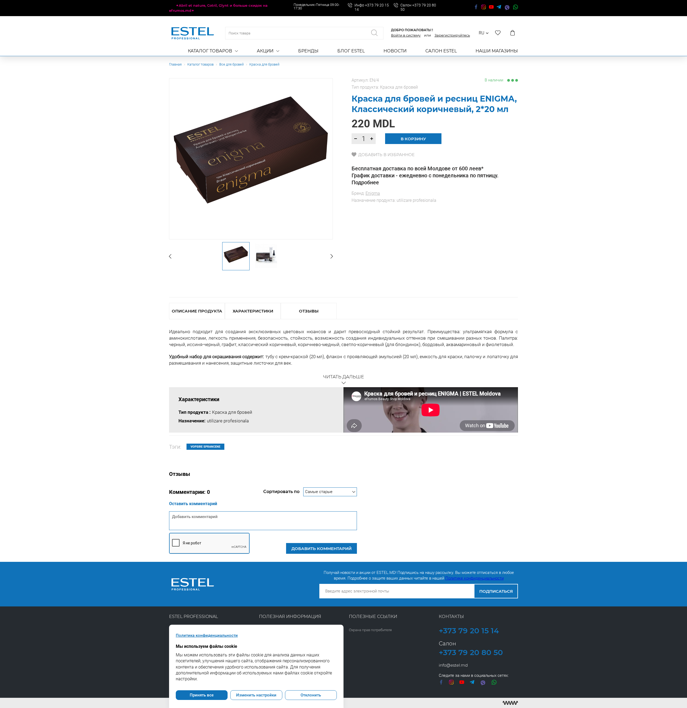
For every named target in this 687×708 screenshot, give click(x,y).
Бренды (308, 50)
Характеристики (253, 311)
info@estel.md (453, 665)
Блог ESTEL (351, 50)
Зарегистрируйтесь (452, 35)
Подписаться (496, 591)
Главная (175, 64)
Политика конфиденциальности (207, 635)
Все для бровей (231, 64)
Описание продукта (197, 311)
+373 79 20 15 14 (469, 630)
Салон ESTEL (441, 50)
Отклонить (311, 695)
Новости (395, 50)
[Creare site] (510, 703)
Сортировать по (282, 491)
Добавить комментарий (321, 548)
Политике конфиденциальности (474, 578)
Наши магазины (497, 50)
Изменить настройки (256, 695)
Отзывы (309, 311)
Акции (265, 50)
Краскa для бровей (264, 64)
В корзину (413, 138)
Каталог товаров (210, 50)
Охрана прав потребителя (370, 630)
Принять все (202, 695)
